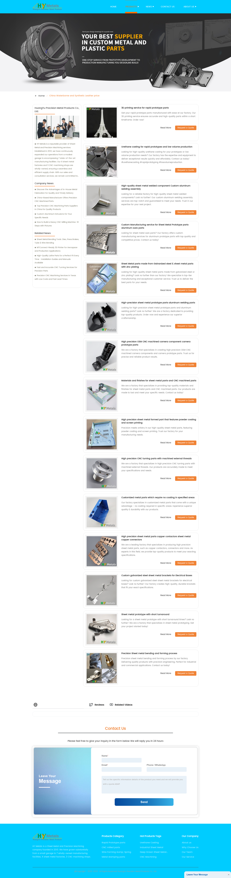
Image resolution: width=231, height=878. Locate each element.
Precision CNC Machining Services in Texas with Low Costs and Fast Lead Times (55, 277)
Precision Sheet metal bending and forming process (149, 653)
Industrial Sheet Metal (151, 847)
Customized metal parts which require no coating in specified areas (158, 497)
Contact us (167, 6)
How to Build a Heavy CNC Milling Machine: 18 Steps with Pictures (57, 224)
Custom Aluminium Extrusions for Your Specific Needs (53, 215)
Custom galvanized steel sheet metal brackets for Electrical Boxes (156, 575)
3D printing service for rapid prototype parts (145, 108)
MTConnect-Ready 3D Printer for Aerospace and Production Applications (56, 249)
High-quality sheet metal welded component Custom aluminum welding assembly (155, 187)
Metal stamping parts (113, 857)
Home (113, 6)
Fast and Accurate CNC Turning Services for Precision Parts (56, 269)
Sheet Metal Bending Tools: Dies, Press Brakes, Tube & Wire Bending (57, 241)
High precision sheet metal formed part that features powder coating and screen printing (158, 421)
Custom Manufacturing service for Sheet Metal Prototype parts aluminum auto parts (154, 226)
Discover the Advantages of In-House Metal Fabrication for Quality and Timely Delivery (56, 191)
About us (189, 6)
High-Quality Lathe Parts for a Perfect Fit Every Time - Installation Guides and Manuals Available (57, 259)
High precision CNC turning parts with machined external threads (156, 458)
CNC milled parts (111, 847)
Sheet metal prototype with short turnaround (145, 614)
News (149, 6)
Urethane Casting (149, 842)
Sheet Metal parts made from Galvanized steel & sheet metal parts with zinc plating (157, 265)
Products (131, 6)
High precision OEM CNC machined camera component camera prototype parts (155, 343)
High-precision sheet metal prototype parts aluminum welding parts (158, 302)
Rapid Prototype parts (113, 842)
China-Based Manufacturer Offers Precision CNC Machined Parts (56, 199)
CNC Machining (148, 857)
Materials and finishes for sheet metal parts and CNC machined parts (158, 380)
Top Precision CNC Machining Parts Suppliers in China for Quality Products (56, 207)
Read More (165, 127)
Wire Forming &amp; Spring (116, 852)
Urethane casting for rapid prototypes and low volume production (156, 147)
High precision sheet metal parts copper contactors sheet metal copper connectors (156, 538)
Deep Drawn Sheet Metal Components (153, 852)
